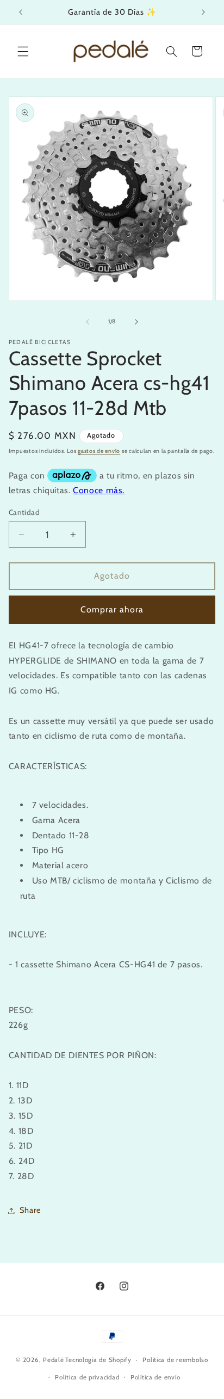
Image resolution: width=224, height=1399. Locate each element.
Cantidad (24, 512)
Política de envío (155, 1377)
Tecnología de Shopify (98, 1360)
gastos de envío (99, 451)
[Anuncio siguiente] (203, 12)
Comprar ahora (112, 609)
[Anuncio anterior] (21, 12)
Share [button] (30, 1210)
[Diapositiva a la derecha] (136, 322)
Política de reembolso (175, 1360)
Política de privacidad (87, 1377)
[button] (22, 51)
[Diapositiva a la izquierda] (87, 322)
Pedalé (53, 1360)
